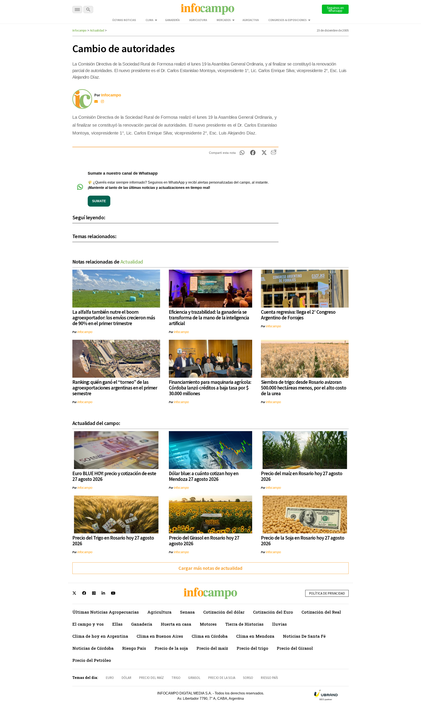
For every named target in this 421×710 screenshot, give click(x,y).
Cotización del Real (321, 612)
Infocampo (79, 30)
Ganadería (172, 20)
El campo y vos (88, 624)
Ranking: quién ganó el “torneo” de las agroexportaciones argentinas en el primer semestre (114, 388)
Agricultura (198, 20)
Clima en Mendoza (255, 636)
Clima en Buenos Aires (160, 636)
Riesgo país (269, 678)
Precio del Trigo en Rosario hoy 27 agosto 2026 (113, 541)
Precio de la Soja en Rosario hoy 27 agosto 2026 (302, 541)
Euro (110, 678)
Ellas (117, 624)
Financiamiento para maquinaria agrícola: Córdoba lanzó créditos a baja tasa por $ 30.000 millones (210, 388)
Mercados (224, 20)
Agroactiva (251, 20)
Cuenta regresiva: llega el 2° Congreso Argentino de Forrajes (298, 315)
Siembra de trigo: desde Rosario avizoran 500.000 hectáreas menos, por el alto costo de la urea (303, 388)
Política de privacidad (327, 593)
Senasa (187, 612)
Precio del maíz (212, 648)
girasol (194, 678)
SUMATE (99, 201)
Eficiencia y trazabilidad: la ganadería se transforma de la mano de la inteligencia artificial (209, 317)
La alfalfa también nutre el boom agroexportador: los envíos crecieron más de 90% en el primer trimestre (113, 317)
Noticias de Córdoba (93, 648)
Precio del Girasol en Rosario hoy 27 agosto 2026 (204, 541)
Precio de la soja (171, 648)
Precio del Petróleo (91, 660)
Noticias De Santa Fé (304, 636)
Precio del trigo (252, 648)
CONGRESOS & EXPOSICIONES (287, 20)
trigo (175, 678)
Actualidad (97, 30)
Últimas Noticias (124, 20)
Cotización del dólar (223, 612)
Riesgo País (134, 648)
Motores (208, 624)
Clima (149, 20)
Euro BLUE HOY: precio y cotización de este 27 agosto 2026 (114, 476)
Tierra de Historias (244, 624)
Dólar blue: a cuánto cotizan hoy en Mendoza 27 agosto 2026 (203, 476)
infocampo (84, 332)
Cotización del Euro (273, 612)
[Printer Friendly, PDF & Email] (273, 154)
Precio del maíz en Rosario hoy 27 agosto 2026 (301, 476)
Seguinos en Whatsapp (335, 9)
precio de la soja (221, 678)
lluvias (279, 624)
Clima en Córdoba (210, 636)
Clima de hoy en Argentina (100, 636)
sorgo (248, 678)
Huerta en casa (176, 624)
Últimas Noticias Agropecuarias (105, 612)
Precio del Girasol (295, 648)
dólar (126, 678)
